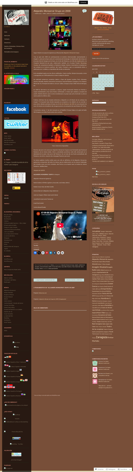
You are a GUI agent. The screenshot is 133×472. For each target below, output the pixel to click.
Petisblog (6, 318)
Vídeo (108, 244)
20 (93, 85)
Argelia (79, 61)
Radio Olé (77, 266)
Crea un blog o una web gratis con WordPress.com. (47, 395)
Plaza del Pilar (108, 321)
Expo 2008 (63, 266)
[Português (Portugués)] (13, 391)
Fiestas (100, 235)
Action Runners (96, 257)
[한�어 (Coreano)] (5, 388)
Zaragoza (95, 247)
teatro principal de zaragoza (100, 331)
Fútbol (104, 235)
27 (93, 88)
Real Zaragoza (96, 243)
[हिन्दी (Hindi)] (21, 381)
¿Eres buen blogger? (16, 459)
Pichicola (6, 242)
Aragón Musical (8, 296)
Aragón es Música (9, 294)
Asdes (5, 330)
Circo (96, 233)
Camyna (6, 221)
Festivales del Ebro (97, 293)
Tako (97, 326)
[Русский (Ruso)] (22, 395)
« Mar (93, 93)
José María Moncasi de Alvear (12, 229)
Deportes (94, 235)
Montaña (105, 241)
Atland (6, 299)
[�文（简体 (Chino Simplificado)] (10, 358)
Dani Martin (100, 286)
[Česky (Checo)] (5, 366)
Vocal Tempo (7, 322)
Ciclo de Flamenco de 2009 (66, 104)
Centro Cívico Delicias (106, 279)
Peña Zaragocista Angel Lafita (12, 269)
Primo (5, 244)
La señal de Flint (105, 310)
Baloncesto (109, 231)
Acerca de (7, 35)
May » (97, 93)
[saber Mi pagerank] (8, 468)
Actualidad (96, 231)
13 (93, 82)
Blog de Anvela (8, 214)
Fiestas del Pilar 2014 (101, 295)
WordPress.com (8, 144)
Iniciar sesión (7, 138)
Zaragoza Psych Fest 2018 (99, 117)
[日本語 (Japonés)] (26, 381)
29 (99, 88)
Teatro (94, 244)
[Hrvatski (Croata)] (27, 362)
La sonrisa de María (9, 235)
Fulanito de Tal (8, 311)
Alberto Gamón (8, 278)
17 (106, 82)
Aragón (103, 231)
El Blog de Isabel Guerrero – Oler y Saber (15, 223)
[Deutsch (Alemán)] (22, 376)
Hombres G (103, 237)
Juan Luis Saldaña (9, 231)
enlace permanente (53, 268)
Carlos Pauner (100, 277)
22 (99, 85)
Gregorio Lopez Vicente (10, 227)
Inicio (5, 32)
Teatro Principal (108, 329)
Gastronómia (96, 237)
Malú (73, 266)
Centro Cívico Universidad (99, 281)
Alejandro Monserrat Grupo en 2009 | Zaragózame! (52, 299)
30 (103, 88)
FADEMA (108, 291)
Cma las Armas (104, 283)
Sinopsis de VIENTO (39, 170)
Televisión (99, 244)
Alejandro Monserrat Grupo (71, 52)
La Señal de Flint (8, 316)
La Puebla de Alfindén (106, 307)
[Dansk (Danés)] (7, 366)
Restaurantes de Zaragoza (11, 246)
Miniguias (6, 238)
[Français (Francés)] (12, 376)
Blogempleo (7, 216)
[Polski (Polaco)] (14, 388)
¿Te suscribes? (97, 37)
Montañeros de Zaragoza (11, 51)
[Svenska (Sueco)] (24, 395)
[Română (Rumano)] (12, 395)
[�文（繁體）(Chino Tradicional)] (15, 362)
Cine (93, 233)
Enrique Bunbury (106, 289)
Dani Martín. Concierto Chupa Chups (102, 143)
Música (52, 265)
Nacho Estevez (100, 319)
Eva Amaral (103, 291)
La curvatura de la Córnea (11, 233)
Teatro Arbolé (102, 326)
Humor (94, 239)
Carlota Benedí (108, 277)
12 (112, 79)
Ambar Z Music (102, 264)
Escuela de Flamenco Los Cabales (13, 309)
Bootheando (7, 219)
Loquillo (112, 310)
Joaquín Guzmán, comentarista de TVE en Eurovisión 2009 (46, 279)
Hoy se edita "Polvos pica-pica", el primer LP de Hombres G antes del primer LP (101, 157)
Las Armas (96, 310)
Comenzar (83, 2)
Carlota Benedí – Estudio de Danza (13, 303)
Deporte (111, 233)
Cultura (101, 233)
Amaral (94, 264)
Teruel (105, 244)
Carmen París (96, 279)
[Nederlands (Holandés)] (17, 366)
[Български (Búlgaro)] (7, 358)
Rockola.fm (7, 320)
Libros (98, 239)
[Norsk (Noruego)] (10, 388)
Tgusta (6, 248)
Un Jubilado (7, 250)
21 (96, 85)
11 (109, 79)
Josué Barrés (101, 303)
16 (103, 82)
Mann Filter (99, 241)
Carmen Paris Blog (9, 305)
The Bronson (95, 334)
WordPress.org (8, 261)
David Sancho (108, 286)
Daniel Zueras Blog (9, 307)
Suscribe (96, 53)
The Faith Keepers (104, 334)
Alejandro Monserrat (10, 290)
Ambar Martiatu (8, 292)
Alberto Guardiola (105, 257)
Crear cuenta (7, 136)
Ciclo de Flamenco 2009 (45, 266)
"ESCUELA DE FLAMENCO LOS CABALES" (103, 161)
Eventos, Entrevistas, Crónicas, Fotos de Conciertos (14, 47)
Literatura (103, 239)
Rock (102, 243)
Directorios (7, 42)
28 (96, 88)
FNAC (99, 298)
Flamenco (69, 266)
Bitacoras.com (43, 293)
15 (99, 82)
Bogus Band (102, 274)
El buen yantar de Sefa (10, 225)
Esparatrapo (95, 291)
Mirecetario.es (8, 240)
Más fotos (95, 176)
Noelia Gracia (101, 321)
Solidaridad (108, 243)
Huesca (109, 237)
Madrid (109, 239)
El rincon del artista (56, 266)
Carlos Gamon (8, 301)
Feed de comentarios (10, 142)
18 (109, 82)
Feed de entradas (9, 140)
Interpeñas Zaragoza (102, 301)
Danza (106, 233)
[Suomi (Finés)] (21, 371)
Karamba (108, 305)
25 (109, 85)
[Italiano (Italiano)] (24, 381)
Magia (94, 241)
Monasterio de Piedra (10, 280)
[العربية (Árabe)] (5, 358)
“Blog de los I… (102, 385)
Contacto (6, 39)
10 (106, 79)
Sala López (106, 324)
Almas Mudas (106, 261)
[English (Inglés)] (11, 371)
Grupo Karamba (8, 313)
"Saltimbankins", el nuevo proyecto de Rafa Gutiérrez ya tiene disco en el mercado (102, 151)
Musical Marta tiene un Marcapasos (102, 317)
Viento (41, 268)
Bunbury (107, 274)
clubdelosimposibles (57, 13)
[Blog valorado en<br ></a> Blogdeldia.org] (16, 456)
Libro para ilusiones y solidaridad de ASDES (75, 279)
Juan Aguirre (101, 305)
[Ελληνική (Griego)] (12, 381)
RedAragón (7, 282)
